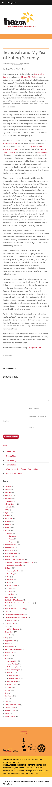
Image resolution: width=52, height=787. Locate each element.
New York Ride (12, 681)
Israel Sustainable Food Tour (15, 609)
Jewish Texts (9, 623)
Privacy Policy (8, 784)
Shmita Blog (11, 456)
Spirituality (9, 696)
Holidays (8, 568)
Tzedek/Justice (10, 707)
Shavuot (10, 588)
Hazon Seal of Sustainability (15, 559)
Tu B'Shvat (10, 594)
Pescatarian (13, 536)
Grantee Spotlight (13, 670)
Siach (7, 693)
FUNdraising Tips (13, 667)
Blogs (5, 445)
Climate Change (10, 504)
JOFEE (7, 626)
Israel (7, 606)
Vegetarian (13, 542)
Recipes (9, 533)
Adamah (8, 489)
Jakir (6, 612)
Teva (6, 702)
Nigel (7, 638)
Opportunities (10, 641)
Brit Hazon (9, 495)
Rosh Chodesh (12, 585)
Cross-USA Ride (12, 664)
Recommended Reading (13, 649)
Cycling (7, 513)
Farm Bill (8, 524)
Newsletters (9, 632)
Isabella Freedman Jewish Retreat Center (19, 603)
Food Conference (11, 545)
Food (27, 63)
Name (34, 408)
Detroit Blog (11, 460)
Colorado (8, 507)
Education (8, 519)
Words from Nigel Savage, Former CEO (22, 469)
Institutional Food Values (14, 600)
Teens (7, 699)
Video (7, 713)
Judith (9, 635)
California (8, 498)
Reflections (9, 652)
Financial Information (35, 781)
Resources (8, 655)
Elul (8, 577)
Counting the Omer (14, 571)
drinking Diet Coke (28, 77)
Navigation (11, 2)
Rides (7, 658)
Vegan (11, 539)
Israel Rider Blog (14, 678)
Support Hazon (35, 347)
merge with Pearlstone (36, 770)
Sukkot (9, 591)
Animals (8, 492)
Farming (8, 527)
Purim (9, 582)
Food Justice (9, 550)
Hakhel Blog (11, 464)
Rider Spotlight (12, 684)
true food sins (42, 152)
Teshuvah (8, 355)
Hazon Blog (10, 451)
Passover (10, 580)
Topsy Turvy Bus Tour (12, 705)
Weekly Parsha (10, 716)
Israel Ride (10, 673)
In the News (9, 597)
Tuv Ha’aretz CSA (10, 143)
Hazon (7, 63)
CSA (6, 510)
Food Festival (10, 548)
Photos (7, 644)
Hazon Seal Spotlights (14, 565)
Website (31, 427)
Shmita (7, 690)
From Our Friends (11, 553)
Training (10, 687)
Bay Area (10, 501)
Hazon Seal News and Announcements (20, 562)
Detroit (7, 516)
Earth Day (10, 574)
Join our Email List (23, 732)
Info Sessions (13, 676)
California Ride (12, 661)
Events (7, 521)
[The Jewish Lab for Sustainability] (20, 27)
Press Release (9, 646)
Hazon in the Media (14, 473)
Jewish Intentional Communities (16, 617)
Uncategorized (10, 710)
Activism (8, 487)
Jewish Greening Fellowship (15, 614)
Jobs (46, 781)
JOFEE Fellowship (13, 629)
